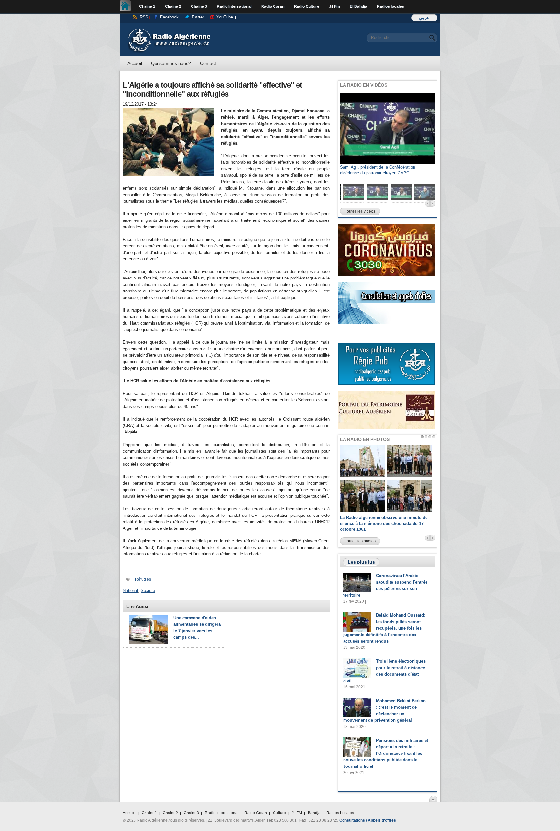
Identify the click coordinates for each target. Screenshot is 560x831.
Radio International (234, 6)
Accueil (127, 6)
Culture (279, 813)
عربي (424, 17)
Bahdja (314, 813)
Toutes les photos (360, 541)
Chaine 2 (173, 6)
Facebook (169, 17)
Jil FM (297, 813)
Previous (427, 203)
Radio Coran (272, 6)
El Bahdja (358, 6)
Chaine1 (149, 813)
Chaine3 (191, 813)
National (130, 590)
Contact (208, 63)
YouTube (224, 17)
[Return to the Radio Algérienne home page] (169, 29)
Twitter (198, 17)
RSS (144, 17)
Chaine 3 (199, 6)
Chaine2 (170, 813)
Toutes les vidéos (360, 211)
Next (432, 203)
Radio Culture (306, 6)
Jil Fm (334, 6)
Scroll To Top (433, 799)
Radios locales (390, 6)
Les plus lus (361, 561)
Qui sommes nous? (171, 63)
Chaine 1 (147, 6)
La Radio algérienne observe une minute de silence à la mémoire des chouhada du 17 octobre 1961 (383, 523)
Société (148, 590)
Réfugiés (143, 579)
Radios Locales (340, 813)
